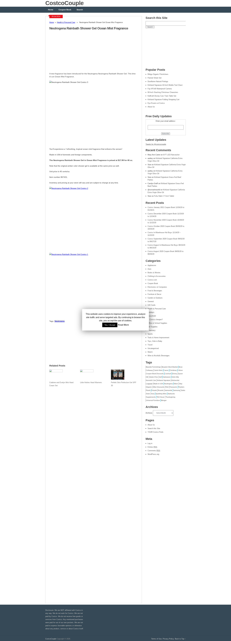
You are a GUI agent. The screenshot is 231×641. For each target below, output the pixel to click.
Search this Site (154, 428)
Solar (148, 394)
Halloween (167, 377)
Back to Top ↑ (180, 639)
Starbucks (171, 394)
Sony (153, 394)
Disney (174, 374)
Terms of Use (156, 639)
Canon (165, 370)
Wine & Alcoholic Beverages (159, 356)
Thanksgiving (170, 397)
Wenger (164, 400)
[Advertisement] (71, 52)
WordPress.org (153, 454)
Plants (148, 390)
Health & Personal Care (66, 22)
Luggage (149, 384)
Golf (160, 377)
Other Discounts (158, 387)
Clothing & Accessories (157, 276)
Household (152, 316)
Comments (154, 451)
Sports (150, 334)
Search (80, 10)
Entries (152, 447)
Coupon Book (65, 10)
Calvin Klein (158, 370)
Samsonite (168, 390)
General (151, 301)
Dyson (180, 374)
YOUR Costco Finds (155, 432)
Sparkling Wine (161, 394)
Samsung (176, 390)
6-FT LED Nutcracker (171, 155)
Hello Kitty (175, 377)
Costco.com (152, 280)
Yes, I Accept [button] (109, 325)
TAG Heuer (161, 397)
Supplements (151, 397)
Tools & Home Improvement (158, 338)
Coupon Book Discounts (155, 374)
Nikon (176, 384)
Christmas (173, 370)
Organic (149, 387)
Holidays (151, 312)
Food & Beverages (155, 291)
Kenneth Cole (151, 380)
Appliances (152, 265)
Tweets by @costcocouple (156, 144)
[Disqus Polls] (93, 423)
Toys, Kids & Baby (155, 341)
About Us (151, 425)
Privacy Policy (168, 639)
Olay (180, 384)
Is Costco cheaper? (155, 319)
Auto (149, 269)
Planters (181, 387)
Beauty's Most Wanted (170, 367)
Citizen (180, 370)
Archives (149, 413)
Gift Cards (151, 305)
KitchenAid (175, 380)
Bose (180, 367)
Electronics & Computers (157, 287)
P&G (167, 387)
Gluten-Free (153, 377)
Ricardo (160, 390)
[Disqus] (93, 493)
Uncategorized (153, 348)
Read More (123, 325)
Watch (150, 352)
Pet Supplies (152, 327)
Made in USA (158, 384)
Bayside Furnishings (153, 367)
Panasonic (173, 387)
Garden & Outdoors (155, 298)
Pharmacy (151, 330)
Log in (150, 443)
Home (50, 10)
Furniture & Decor (154, 294)
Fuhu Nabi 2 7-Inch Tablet (164, 196)
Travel (150, 345)
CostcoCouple (50, 639)
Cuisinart (168, 374)
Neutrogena (60, 321)
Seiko (183, 390)
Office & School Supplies (157, 323)
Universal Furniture (153, 400)
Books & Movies (154, 273)
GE (147, 377)
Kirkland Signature (163, 380)
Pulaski (154, 390)
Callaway (149, 370)
